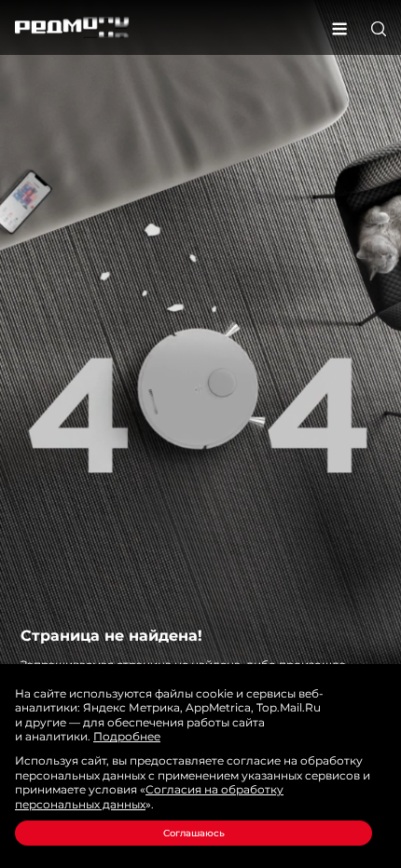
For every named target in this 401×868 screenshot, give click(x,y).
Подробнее (126, 736)
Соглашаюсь (194, 833)
